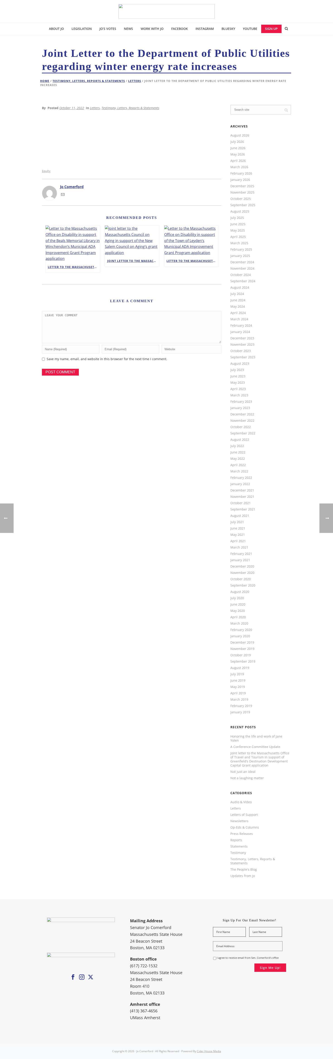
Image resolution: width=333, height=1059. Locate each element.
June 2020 (237, 604)
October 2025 (240, 199)
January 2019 (240, 712)
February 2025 (241, 249)
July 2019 (237, 674)
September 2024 (242, 281)
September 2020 (242, 585)
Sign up (271, 28)
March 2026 (239, 167)
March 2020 (239, 623)
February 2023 (241, 402)
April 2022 (238, 465)
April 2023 (238, 389)
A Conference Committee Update (255, 747)
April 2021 (238, 541)
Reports (236, 840)
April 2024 (238, 313)
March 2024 (239, 319)
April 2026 (238, 161)
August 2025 (239, 211)
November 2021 (242, 497)
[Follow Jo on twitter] (90, 977)
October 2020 (240, 579)
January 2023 (240, 408)
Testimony (238, 853)
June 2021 (237, 528)
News (128, 28)
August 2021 (239, 516)
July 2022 (237, 446)
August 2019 (239, 668)
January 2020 (240, 636)
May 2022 (237, 459)
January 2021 (240, 560)
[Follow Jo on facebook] (73, 977)
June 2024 (237, 300)
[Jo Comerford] (166, 11)
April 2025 (238, 237)
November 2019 (242, 649)
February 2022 (241, 478)
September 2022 (242, 433)
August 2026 (239, 135)
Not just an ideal (243, 772)
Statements (239, 846)
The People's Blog (243, 869)
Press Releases (241, 834)
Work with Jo (152, 28)
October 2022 (240, 427)
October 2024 (240, 275)
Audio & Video (241, 802)
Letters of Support (244, 815)
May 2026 (237, 154)
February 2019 (241, 706)
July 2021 (237, 522)
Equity (46, 171)
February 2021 (241, 554)
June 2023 (237, 376)
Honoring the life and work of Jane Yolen (256, 738)
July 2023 (237, 370)
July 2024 (237, 294)
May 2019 (237, 687)
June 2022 (237, 452)
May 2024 (237, 306)
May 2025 (237, 230)
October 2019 (240, 655)
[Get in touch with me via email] (63, 194)
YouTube (250, 28)
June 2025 (237, 224)
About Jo (56, 28)
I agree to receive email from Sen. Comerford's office (248, 957)
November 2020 (242, 573)
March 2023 (239, 395)
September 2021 (242, 509)
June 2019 (237, 680)
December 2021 (242, 490)
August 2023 (239, 364)
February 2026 (241, 173)
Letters (134, 81)
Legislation (82, 28)
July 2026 (237, 142)
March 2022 (239, 471)
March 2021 (239, 547)
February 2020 (241, 630)
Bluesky (228, 28)
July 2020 (237, 598)
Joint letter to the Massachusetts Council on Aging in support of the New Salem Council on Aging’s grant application (133, 261)
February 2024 (241, 325)
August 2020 (239, 592)
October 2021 (240, 503)
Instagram (204, 28)
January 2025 (240, 256)
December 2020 (242, 566)
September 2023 (242, 357)
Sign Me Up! (270, 968)
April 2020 (238, 617)
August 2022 (239, 440)
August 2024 (239, 287)
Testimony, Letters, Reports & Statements (89, 81)
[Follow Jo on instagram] (81, 977)
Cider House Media (209, 1051)
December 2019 (242, 642)
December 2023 (242, 338)
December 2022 (242, 414)
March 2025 (239, 243)
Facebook (179, 28)
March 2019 (239, 699)
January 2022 (240, 484)
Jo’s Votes (107, 28)
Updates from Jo (242, 876)
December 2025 (242, 186)
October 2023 (240, 351)
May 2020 (237, 611)
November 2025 (242, 192)
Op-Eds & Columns (244, 827)
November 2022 (242, 421)
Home (44, 81)
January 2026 (240, 180)
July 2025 (237, 218)
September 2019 (242, 661)
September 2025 (242, 205)
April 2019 (238, 693)
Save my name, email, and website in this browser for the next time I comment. (107, 359)
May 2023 (237, 383)
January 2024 (240, 332)
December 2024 (242, 262)
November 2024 (242, 268)
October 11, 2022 (71, 108)
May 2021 (237, 535)
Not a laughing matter (247, 778)
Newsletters (239, 821)
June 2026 (237, 148)
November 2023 (242, 345)
